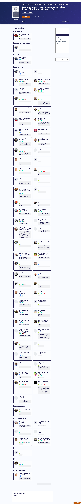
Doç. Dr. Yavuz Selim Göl (23, 253)
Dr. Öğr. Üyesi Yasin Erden (23, 291)
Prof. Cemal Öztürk (41, 118)
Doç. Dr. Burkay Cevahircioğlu (24, 107)
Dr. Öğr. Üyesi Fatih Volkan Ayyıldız (23, 330)
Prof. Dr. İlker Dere (22, 209)
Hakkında (57, 28)
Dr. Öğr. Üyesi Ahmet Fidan (23, 79)
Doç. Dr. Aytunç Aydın (42, 352)
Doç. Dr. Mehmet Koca (42, 219)
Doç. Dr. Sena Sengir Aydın (43, 253)
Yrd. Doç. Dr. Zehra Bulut (42, 300)
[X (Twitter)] (62, 59)
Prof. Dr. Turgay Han (22, 421)
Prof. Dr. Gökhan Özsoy (23, 372)
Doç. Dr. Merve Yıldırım (23, 227)
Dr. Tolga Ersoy (21, 187)
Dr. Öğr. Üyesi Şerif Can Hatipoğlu (44, 107)
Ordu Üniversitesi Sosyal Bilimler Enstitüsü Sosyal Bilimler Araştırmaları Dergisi (44, 8)
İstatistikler (58, 37)
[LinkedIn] (65, 59)
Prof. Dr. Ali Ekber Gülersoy (43, 381)
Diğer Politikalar (58, 47)
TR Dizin (23, 21)
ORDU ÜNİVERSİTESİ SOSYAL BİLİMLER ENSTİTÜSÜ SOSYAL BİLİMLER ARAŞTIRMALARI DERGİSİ (51, 4)
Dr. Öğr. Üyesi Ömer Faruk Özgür (25, 168)
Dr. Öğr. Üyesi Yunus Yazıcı (43, 291)
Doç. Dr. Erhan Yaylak (22, 46)
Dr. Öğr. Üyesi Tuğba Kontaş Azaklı (43, 373)
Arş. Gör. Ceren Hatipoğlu (23, 461)
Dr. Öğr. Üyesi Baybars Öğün (43, 320)
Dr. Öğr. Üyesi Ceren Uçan (23, 178)
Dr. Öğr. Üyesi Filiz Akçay (42, 362)
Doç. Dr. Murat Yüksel (42, 227)
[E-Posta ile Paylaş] (67, 59)
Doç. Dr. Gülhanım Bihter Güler (43, 438)
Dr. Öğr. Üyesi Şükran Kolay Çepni (44, 241)
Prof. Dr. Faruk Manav (42, 168)
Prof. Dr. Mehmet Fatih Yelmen (43, 178)
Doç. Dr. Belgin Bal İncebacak (43, 88)
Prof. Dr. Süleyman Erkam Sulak (24, 34)
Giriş (67, 1)
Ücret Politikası (58, 33)
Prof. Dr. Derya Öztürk (23, 138)
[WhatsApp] (59, 59)
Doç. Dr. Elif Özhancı (41, 138)
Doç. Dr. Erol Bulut (41, 158)
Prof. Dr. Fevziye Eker (42, 310)
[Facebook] (57, 59)
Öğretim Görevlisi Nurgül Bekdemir (42, 430)
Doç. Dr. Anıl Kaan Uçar (23, 396)
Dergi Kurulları (59, 35)
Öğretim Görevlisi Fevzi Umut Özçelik (43, 422)
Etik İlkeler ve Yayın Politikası (61, 41)
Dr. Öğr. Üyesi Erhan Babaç (23, 158)
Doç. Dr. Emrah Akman (23, 148)
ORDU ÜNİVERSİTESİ (29, 4)
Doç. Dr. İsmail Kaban (42, 209)
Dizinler (57, 43)
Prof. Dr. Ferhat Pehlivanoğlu (24, 310)
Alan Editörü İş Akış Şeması (60, 49)
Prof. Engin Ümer (41, 148)
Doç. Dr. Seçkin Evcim (22, 362)
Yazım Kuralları (58, 39)
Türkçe (64, 1)
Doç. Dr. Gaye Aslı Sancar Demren (25, 118)
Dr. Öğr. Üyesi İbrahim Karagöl (43, 329)
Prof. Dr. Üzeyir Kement (42, 272)
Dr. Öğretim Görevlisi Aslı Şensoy (44, 79)
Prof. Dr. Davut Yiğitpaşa (42, 129)
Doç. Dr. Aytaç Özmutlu (23, 88)
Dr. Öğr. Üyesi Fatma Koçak (43, 187)
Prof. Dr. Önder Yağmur (23, 241)
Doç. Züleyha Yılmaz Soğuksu (24, 352)
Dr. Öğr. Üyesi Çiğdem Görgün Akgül (24, 130)
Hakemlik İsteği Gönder (37, 16)
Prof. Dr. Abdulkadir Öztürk (23, 381)
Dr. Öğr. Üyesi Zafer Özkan (23, 300)
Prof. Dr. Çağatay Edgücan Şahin (24, 320)
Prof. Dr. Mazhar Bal (22, 219)
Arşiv (57, 45)
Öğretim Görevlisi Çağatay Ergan (25, 409)
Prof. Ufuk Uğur (21, 272)
